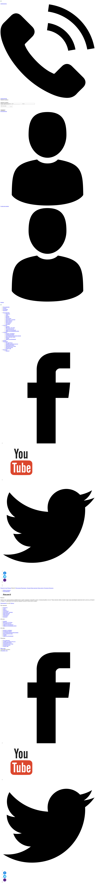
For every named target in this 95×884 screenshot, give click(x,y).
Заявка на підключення (11, 330)
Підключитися (4, 111)
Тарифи (7, 338)
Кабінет (2, 302)
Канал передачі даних (10, 337)
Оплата (4, 340)
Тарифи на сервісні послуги (12, 343)
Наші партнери (9, 320)
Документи (8, 323)
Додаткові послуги (10, 328)
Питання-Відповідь (10, 345)
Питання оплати (9, 347)
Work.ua (12, 603)
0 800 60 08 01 (4, 3)
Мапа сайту (3, 648)
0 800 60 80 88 (4, 98)
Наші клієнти (9, 321)
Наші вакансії (4, 603)
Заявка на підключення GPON (12, 331)
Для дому (5, 325)
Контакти (8, 324)
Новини (7, 316)
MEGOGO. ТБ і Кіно (10, 327)
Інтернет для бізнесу (10, 333)
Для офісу (5, 332)
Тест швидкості (9, 342)
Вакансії (7, 317)
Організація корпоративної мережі (13, 335)
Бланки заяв (8, 348)
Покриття (8, 313)
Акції (7, 315)
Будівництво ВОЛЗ (10, 334)
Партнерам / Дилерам (10, 319)
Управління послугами (11, 346)
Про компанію (6, 312)
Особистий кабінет (5, 206)
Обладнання (8, 318)
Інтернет (8, 326)
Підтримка (5, 341)
